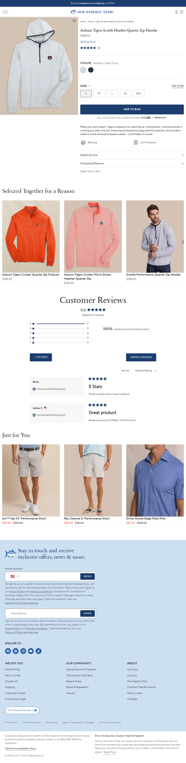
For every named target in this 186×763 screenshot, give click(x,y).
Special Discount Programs (81, 669)
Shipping (10, 687)
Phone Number (14, 568)
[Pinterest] (16, 651)
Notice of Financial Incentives (21, 632)
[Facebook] (8, 651)
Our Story (132, 669)
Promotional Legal (15, 699)
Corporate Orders (15, 693)
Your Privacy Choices (19, 710)
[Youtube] (31, 651)
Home (83, 22)
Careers (70, 693)
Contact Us (11, 681)
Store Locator (135, 693)
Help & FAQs (12, 669)
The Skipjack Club (137, 681)
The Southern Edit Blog (79, 675)
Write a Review (143, 358)
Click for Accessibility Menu (20, 748)
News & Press (73, 681)
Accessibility (52, 722)
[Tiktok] (38, 651)
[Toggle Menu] (6, 11)
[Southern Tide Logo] (91, 11)
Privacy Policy (17, 591)
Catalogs (132, 699)
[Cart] (181, 11)
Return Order (13, 675)
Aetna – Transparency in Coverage (78, 722)
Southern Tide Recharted (141, 687)
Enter (87, 576)
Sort (124, 370)
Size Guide (178, 85)
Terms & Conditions (41, 591)
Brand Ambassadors (77, 687)
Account (132, 675)
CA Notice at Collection (110, 722)
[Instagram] (23, 651)
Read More (110, 752)
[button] (74, 21)
